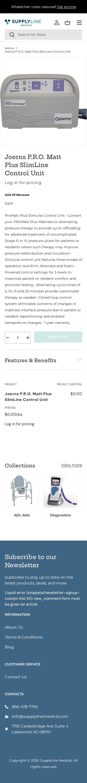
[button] (67, 22)
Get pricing (66, 6)
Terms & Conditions (24, 636)
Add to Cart (58, 337)
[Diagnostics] (60, 490)
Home (9, 48)
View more (71, 464)
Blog (9, 646)
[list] (43, 101)
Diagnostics (60, 515)
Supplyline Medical (56, 760)
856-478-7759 (25, 706)
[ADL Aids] (21, 490)
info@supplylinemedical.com (40, 716)
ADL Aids (22, 515)
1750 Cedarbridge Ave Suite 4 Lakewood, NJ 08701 (40, 728)
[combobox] (43, 34)
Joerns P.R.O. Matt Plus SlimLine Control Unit (38, 51)
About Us (14, 627)
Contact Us (16, 676)
